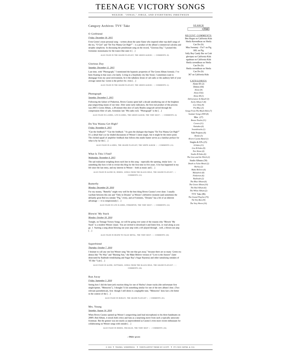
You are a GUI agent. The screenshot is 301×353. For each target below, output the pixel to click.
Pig (209, 47)
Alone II (197, 93)
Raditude (197, 178)
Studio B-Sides (197, 154)
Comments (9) (162, 55)
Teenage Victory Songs (150, 6)
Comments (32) (163, 205)
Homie (197, 136)
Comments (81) (158, 298)
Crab (210, 53)
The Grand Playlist (124, 55)
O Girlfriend (95, 33)
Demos (120, 172)
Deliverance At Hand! (197, 99)
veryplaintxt (146, 347)
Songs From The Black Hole (138, 172)
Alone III (111, 172)
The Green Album (143, 55)
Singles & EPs (196, 142)
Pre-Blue (128, 328)
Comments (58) (162, 235)
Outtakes (118, 265)
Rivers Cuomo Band (197, 139)
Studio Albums (196, 160)
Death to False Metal (125, 235)
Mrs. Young (95, 306)
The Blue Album (197, 181)
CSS (193, 347)
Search (198, 25)
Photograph (94, 93)
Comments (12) (135, 175)
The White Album (147, 145)
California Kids (205, 38)
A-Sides (109, 115)
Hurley (122, 298)
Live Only (197, 105)
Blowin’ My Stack (98, 213)
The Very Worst (196, 203)
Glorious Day (96, 63)
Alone (110, 265)
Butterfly (93, 183)
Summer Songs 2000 (197, 114)
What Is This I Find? (100, 153)
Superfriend (95, 243)
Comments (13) (166, 145)
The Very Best (153, 115)
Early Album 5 (197, 102)
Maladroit (197, 172)
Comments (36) (135, 268)
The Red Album (197, 187)
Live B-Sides (120, 115)
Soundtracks (197, 129)
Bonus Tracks (196, 120)
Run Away (94, 276)
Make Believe (197, 169)
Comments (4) (170, 115)
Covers (197, 123)
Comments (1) (162, 85)
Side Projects (197, 132)
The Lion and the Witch (197, 157)
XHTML (185, 347)
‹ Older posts (133, 337)
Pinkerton (132, 205)
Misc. (196, 117)
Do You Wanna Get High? (103, 123)
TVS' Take (196, 194)
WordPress (129, 347)
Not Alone (197, 151)
